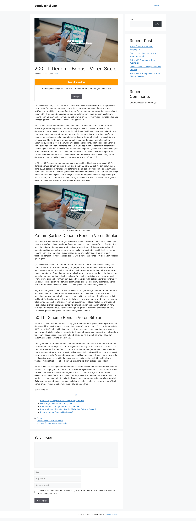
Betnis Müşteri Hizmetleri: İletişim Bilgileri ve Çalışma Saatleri (68, 409)
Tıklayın (76, 96)
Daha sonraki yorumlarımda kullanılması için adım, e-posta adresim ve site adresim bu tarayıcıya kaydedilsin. (76, 492)
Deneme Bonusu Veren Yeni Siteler (50, 421)
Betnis (156, 6)
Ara (131, 19)
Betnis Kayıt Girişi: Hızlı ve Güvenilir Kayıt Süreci (62, 401)
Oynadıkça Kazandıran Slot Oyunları (56, 403)
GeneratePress (113, 514)
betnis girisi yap (45, 5)
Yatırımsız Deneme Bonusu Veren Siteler (52, 423)
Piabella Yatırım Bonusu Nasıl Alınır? (56, 412)
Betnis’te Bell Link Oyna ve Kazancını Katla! (59, 406)
